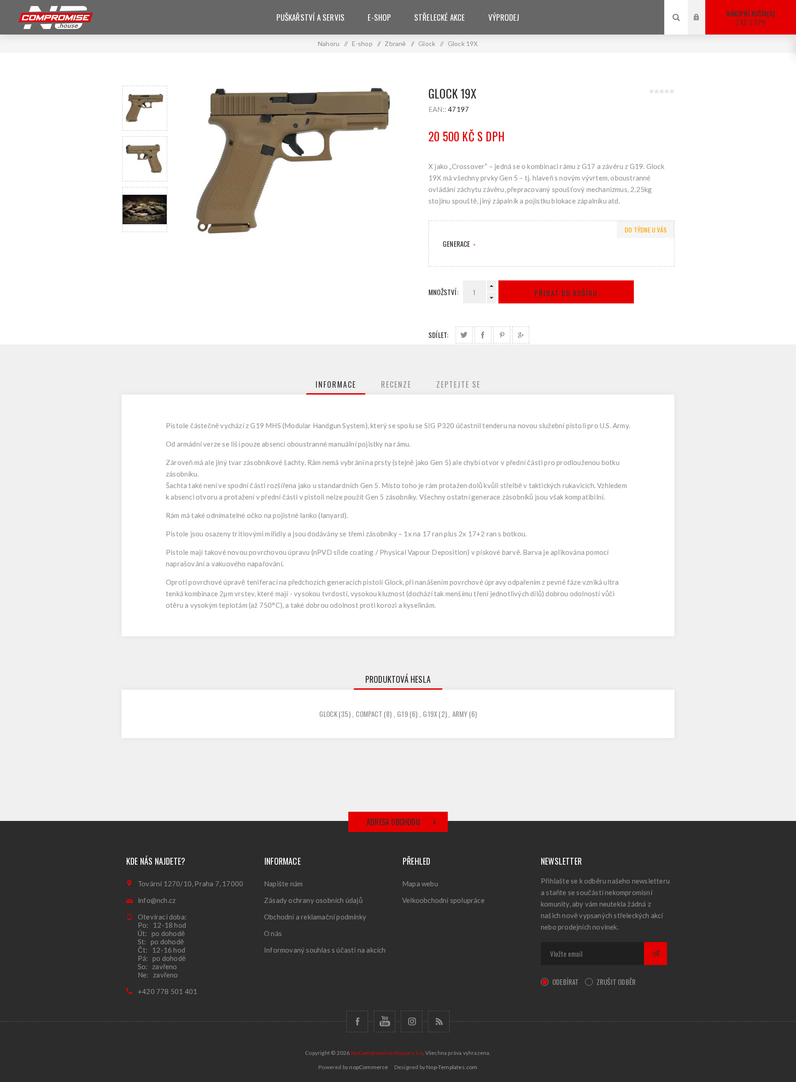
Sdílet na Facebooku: (483, 334)
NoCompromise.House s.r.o (387, 1052)
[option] (145, 108)
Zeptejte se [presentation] (458, 384)
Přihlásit (703, 8)
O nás (273, 933)
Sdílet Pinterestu (501, 334)
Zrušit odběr (616, 982)
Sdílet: (438, 335)
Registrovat (703, 26)
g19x (430, 714)
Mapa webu (420, 883)
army (460, 714)
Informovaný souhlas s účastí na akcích (325, 950)
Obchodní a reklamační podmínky (315, 917)
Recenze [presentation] (396, 384)
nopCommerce (368, 1067)
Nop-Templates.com (451, 1067)
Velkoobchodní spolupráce (443, 900)
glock (328, 714)
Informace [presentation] (336, 384)
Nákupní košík (749, 17)
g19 (402, 714)
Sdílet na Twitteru (464, 334)
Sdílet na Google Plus (520, 334)
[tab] (335, 384)
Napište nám (283, 883)
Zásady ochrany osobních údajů (313, 900)
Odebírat (565, 982)
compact (369, 714)
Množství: (443, 292)
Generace (457, 244)
